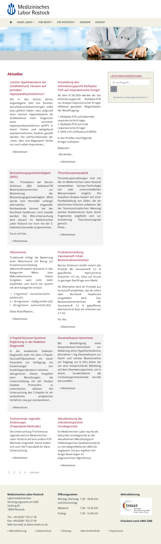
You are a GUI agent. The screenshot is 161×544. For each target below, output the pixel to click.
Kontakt (100, 22)
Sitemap (66, 531)
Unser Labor (24, 22)
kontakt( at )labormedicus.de (31, 524)
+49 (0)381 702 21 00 (25, 517)
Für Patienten (65, 22)
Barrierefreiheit (90, 531)
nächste (34, 472)
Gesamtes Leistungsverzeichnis (130, 97)
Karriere (85, 22)
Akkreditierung (17, 531)
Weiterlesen (20, 152)
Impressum (116, 531)
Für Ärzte (44, 22)
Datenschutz (44, 531)
